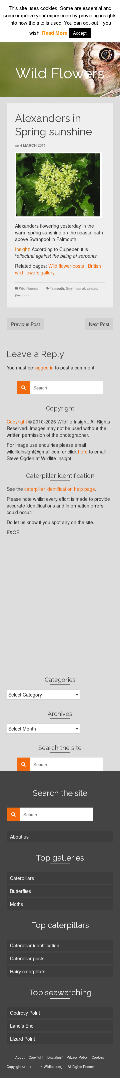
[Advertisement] (60, 606)
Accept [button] (80, 33)
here (83, 451)
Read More (54, 32)
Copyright (17, 421)
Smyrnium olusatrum (81, 288)
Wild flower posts (66, 265)
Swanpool (22, 295)
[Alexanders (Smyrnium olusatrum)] (58, 185)
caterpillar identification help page (59, 488)
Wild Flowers (28, 288)
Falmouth (57, 288)
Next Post (99, 324)
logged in (44, 367)
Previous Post (25, 324)
